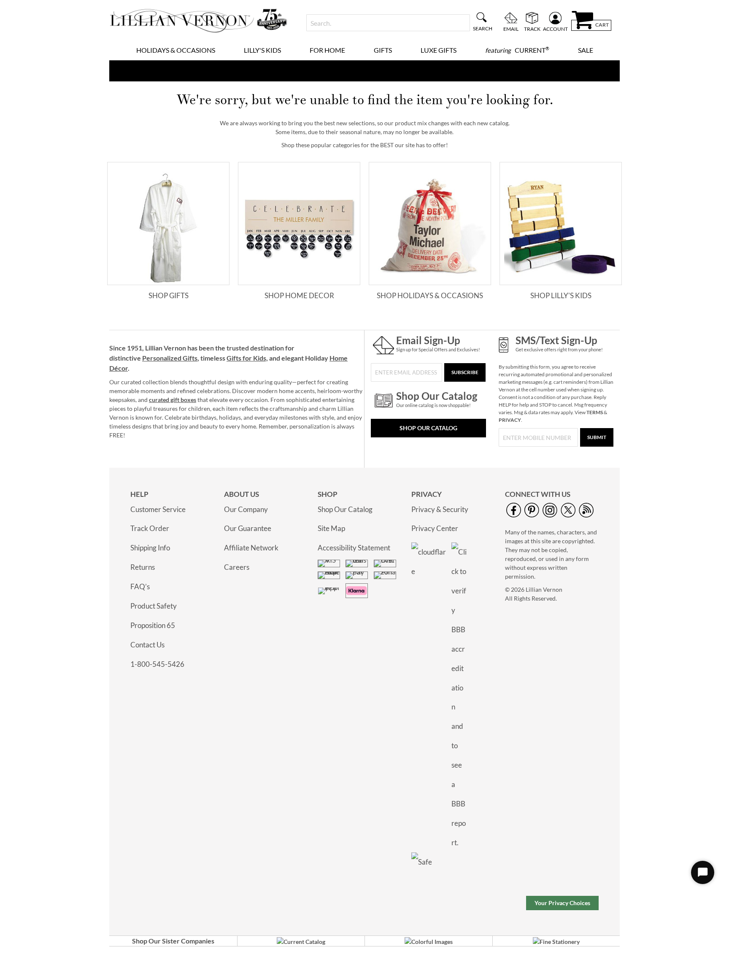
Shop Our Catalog (428, 427)
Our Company (246, 509)
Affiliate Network (251, 547)
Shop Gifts (168, 295)
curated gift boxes (172, 399)
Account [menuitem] (555, 29)
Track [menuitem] (532, 29)
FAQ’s (140, 586)
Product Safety (153, 605)
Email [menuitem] (510, 29)
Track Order (149, 528)
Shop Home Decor (299, 295)
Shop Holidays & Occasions (430, 295)
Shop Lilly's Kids (560, 295)
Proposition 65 (152, 625)
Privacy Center (434, 528)
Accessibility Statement (354, 547)
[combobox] (388, 22)
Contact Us (147, 644)
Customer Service (158, 509)
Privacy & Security (439, 509)
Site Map (331, 528)
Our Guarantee (247, 528)
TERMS (594, 412)
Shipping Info (150, 547)
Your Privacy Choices (562, 902)
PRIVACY (510, 420)
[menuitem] (176, 50)
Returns (142, 567)
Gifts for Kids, (247, 358)
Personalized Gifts (169, 358)
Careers (236, 567)
